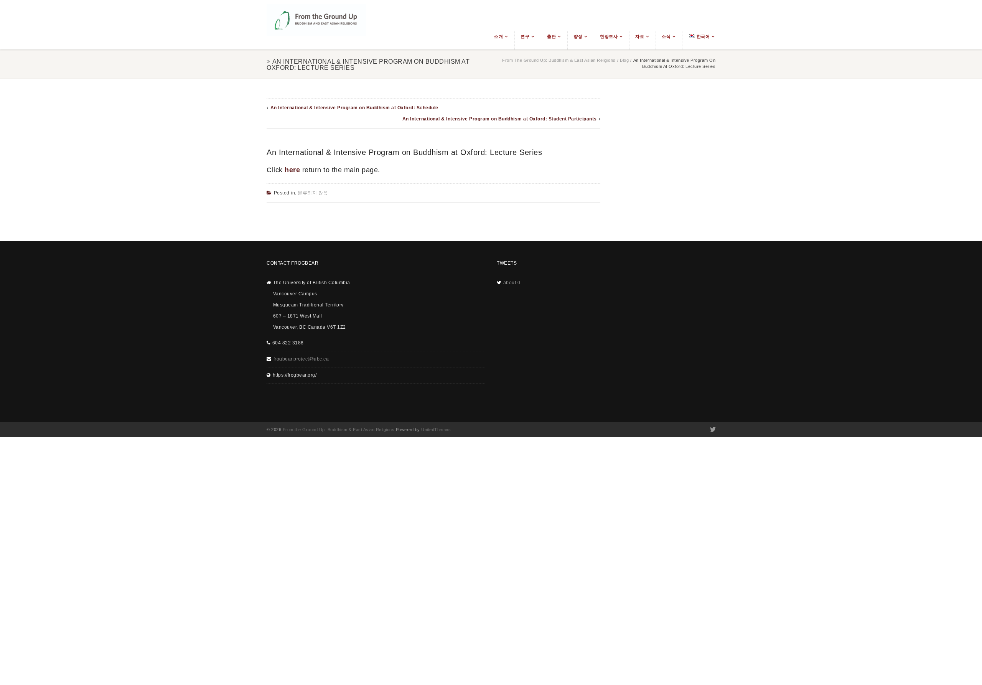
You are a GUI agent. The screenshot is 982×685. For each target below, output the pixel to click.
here (292, 170)
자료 (639, 36)
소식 (666, 36)
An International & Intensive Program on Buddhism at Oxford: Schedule (354, 107)
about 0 (512, 282)
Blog (624, 60)
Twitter (712, 429)
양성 (577, 36)
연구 (525, 36)
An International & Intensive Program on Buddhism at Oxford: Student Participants (499, 119)
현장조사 (609, 36)
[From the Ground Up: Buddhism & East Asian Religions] (316, 26)
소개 (498, 36)
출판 (551, 36)
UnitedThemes (436, 429)
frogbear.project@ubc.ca (301, 359)
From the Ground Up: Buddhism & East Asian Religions (559, 60)
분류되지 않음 (313, 193)
